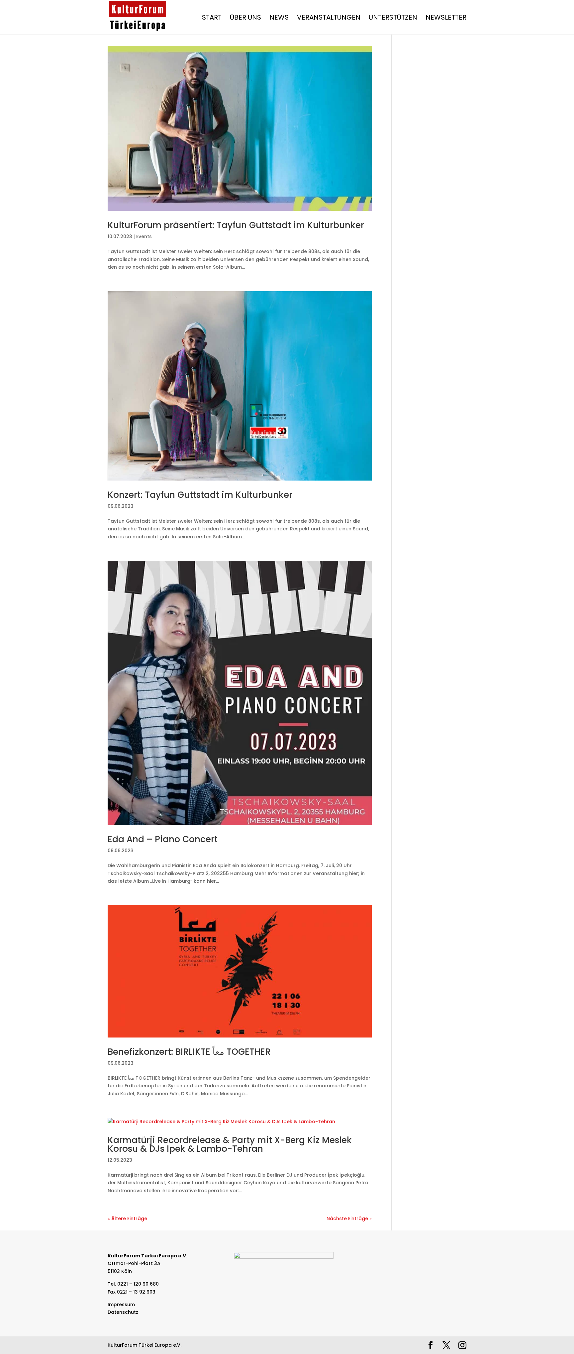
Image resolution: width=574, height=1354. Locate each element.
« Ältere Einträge (127, 1218)
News (279, 18)
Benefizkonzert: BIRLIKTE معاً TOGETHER (189, 1052)
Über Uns (245, 18)
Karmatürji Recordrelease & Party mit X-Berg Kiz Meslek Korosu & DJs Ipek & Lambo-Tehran (230, 1144)
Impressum (121, 1304)
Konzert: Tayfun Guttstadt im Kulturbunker (200, 495)
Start (212, 18)
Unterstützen (393, 18)
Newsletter (446, 18)
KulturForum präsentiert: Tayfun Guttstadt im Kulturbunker (236, 225)
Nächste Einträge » (349, 1218)
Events (144, 236)
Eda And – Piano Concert (163, 839)
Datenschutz (123, 1312)
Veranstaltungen (328, 18)
